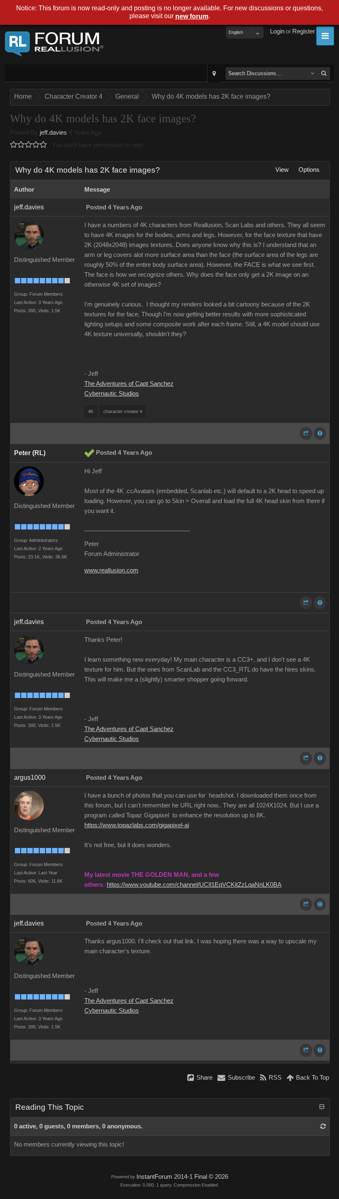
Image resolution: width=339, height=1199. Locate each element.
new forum (191, 16)
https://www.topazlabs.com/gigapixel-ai (136, 825)
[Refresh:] (323, 1126)
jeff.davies (53, 132)
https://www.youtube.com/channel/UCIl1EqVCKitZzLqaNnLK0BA (194, 884)
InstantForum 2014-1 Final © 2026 (182, 1176)
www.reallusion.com (111, 570)
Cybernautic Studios (111, 393)
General (127, 96)
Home (23, 96)
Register (303, 31)
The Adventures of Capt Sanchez (129, 383)
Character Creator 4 (74, 96)
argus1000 (29, 777)
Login (277, 31)
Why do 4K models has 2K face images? (211, 96)
